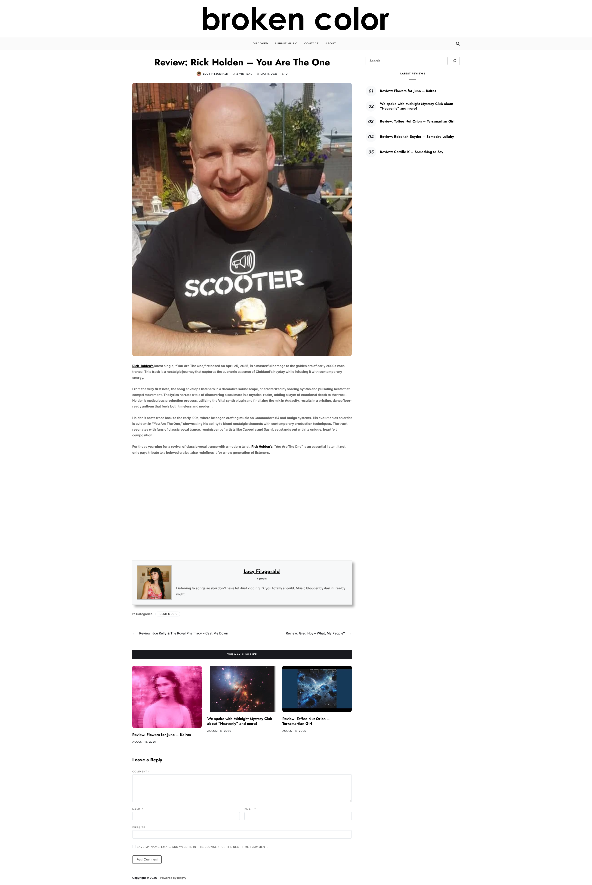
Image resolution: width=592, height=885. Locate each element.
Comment (141, 771)
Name (137, 809)
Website (138, 827)
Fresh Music (168, 614)
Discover (260, 43)
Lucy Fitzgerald (215, 73)
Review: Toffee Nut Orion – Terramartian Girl (306, 721)
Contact (311, 43)
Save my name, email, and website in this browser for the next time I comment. (202, 846)
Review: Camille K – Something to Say (411, 151)
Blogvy (181, 877)
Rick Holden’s (143, 366)
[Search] (458, 44)
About (330, 43)
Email (250, 809)
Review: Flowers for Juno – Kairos (161, 734)
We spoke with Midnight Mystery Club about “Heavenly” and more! (239, 721)
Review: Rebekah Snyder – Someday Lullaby (417, 136)
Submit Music (286, 43)
